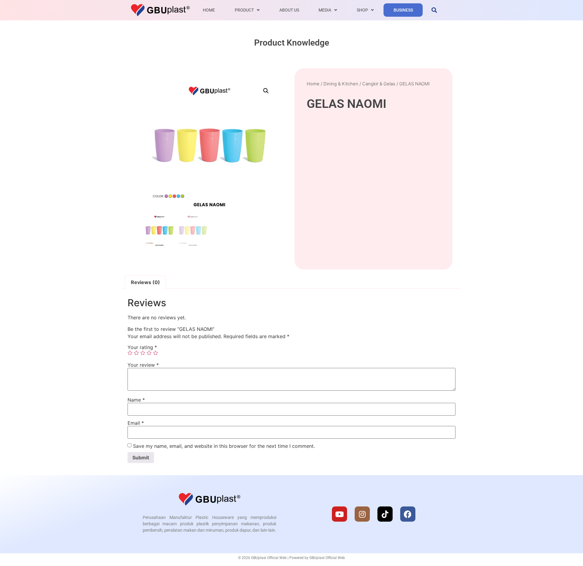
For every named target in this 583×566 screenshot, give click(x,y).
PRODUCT (244, 10)
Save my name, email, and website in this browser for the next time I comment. (224, 446)
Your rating (142, 347)
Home (313, 84)
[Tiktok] (385, 514)
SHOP (362, 10)
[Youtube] (339, 514)
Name (136, 399)
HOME (209, 10)
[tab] (145, 282)
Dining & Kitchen (340, 84)
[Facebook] (407, 514)
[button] (434, 10)
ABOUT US (289, 10)
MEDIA (325, 10)
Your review (143, 364)
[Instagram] (362, 514)
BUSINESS (403, 10)
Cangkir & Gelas (378, 84)
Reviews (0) (145, 282)
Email (136, 422)
